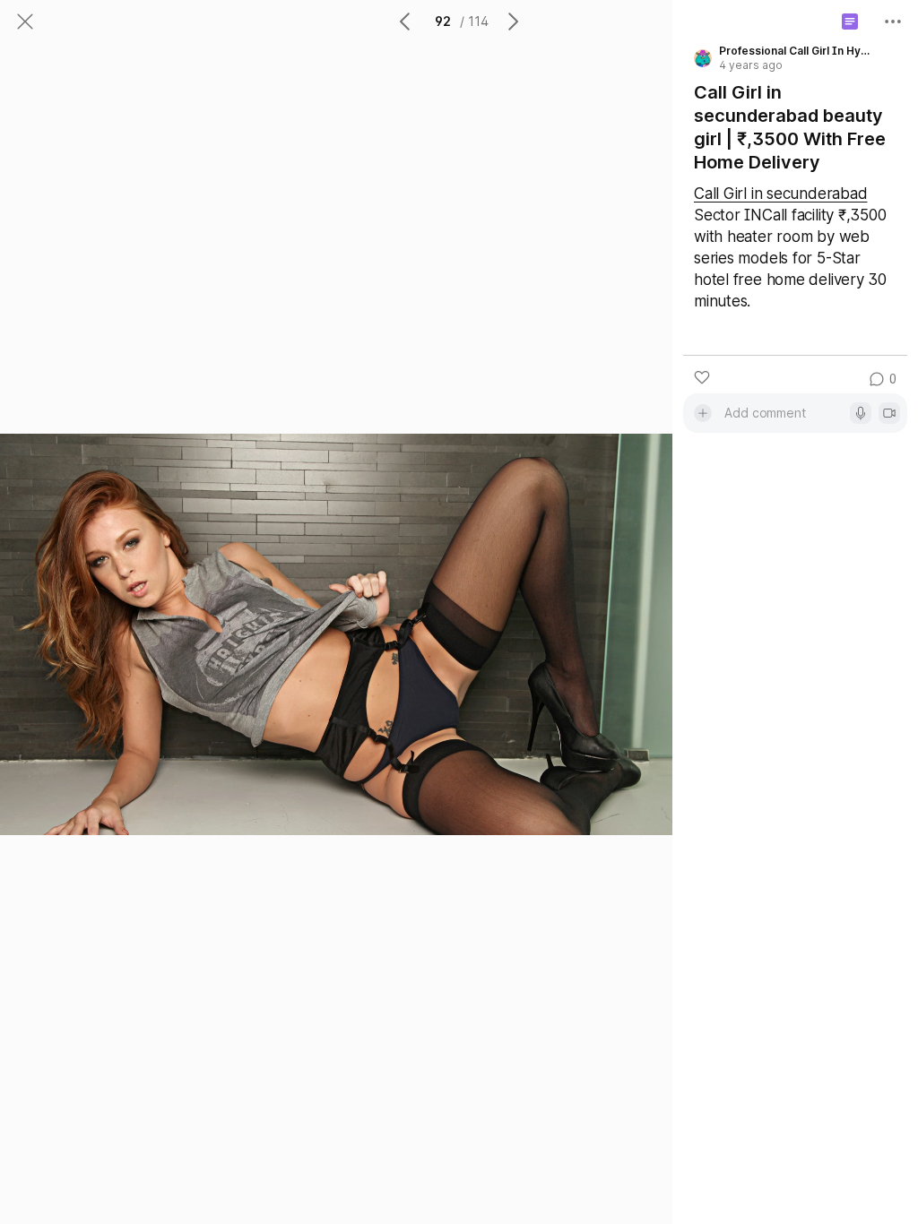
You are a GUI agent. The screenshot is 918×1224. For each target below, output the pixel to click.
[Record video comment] (889, 413)
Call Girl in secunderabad (780, 194)
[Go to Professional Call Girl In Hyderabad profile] (703, 58)
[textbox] (783, 412)
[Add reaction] (702, 377)
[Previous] (406, 21)
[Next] (512, 21)
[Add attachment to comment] (703, 413)
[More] (893, 21)
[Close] (25, 21)
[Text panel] (850, 21)
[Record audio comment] (860, 413)
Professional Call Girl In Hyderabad (796, 51)
